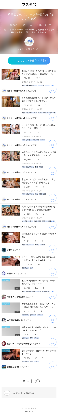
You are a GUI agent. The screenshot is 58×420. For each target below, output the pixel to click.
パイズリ (41, 85)
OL (23, 221)
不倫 (36, 167)
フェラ (47, 85)
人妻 (23, 112)
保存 (52, 90)
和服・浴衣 (42, 194)
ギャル (36, 338)
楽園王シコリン (13, 367)
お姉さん (29, 140)
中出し (34, 85)
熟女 (36, 194)
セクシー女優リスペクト (29, 49)
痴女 (23, 140)
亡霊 (9, 250)
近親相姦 (29, 85)
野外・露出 (33, 112)
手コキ (42, 140)
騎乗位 (41, 167)
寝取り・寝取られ (49, 112)
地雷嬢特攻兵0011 (14, 320)
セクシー (40, 315)
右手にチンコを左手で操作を (19, 343)
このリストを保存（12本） (32, 60)
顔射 (37, 140)
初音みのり (25, 268)
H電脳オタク (12, 273)
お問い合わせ (29, 411)
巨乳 (23, 85)
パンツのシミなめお (15, 297)
